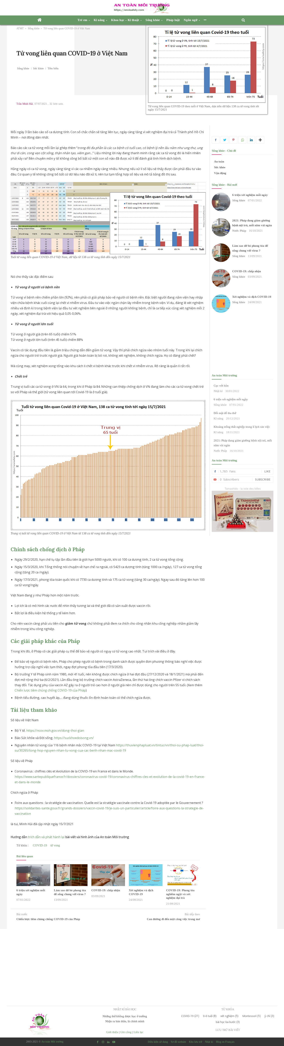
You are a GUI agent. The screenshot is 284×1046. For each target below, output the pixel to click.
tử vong (55, 845)
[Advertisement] (142, 961)
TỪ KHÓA (227, 1009)
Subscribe (262, 479)
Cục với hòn (221, 385)
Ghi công (126, 1032)
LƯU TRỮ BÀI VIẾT (228, 1030)
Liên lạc (138, 1032)
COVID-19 (40, 845)
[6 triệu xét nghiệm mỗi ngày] (33, 875)
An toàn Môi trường (52, 1041)
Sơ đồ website (178, 1041)
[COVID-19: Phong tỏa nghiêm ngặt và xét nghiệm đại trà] (183, 875)
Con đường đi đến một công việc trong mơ (173, 919)
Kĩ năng (218, 418)
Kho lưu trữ (195, 1041)
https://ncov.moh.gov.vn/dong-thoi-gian (55, 730)
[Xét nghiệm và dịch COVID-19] (145, 875)
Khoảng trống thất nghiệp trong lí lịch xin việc (242, 426)
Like (267, 471)
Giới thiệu (112, 1032)
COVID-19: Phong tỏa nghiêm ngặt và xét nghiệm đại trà (180, 894)
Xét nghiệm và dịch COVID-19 (251, 296)
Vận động (220, 173)
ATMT (20, 28)
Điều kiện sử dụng (158, 1041)
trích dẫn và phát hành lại (46, 837)
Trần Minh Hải (24, 103)
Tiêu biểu (53, 68)
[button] (244, 20)
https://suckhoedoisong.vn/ (74, 738)
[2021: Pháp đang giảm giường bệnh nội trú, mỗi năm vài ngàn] (221, 227)
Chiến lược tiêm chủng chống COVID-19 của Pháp (50, 690)
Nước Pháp (239, 230)
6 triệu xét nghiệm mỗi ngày (250, 194)
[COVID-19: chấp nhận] (108, 875)
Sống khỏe (33, 28)
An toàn (219, 161)
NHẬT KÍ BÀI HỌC (124, 1009)
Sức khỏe (38, 68)
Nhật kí (218, 391)
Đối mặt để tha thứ (225, 413)
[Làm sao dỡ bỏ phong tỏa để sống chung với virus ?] (71, 875)
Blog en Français (225, 1041)
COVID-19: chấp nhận (105, 890)
